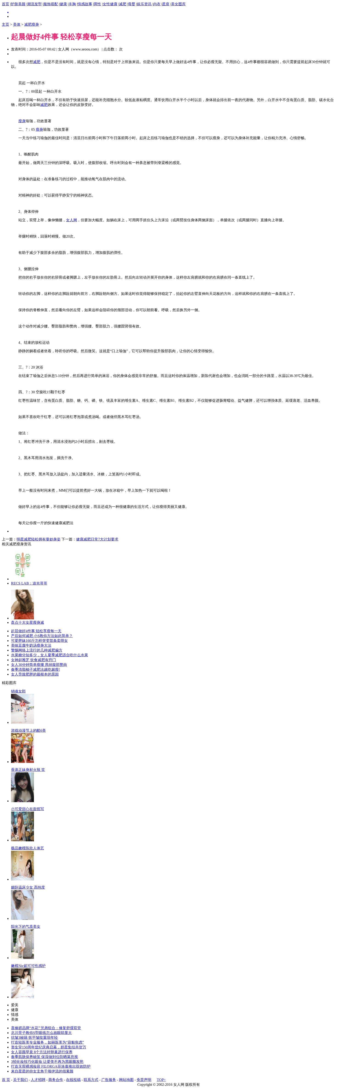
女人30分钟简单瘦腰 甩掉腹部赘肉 (39, 665)
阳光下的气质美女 (25, 926)
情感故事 (84, 4)
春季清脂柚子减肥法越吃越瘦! (35, 669)
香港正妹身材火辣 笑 (28, 770)
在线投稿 (73, 1080)
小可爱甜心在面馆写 (27, 809)
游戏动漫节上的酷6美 (28, 730)
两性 (97, 4)
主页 (5, 24)
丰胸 (72, 4)
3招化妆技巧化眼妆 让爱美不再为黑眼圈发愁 (47, 1062)
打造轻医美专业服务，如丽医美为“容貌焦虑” (47, 1042)
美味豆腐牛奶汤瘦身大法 (31, 645)
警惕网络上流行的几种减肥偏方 (36, 650)
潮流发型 (34, 4)
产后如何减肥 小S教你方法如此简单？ (42, 636)
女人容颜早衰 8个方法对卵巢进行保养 (41, 1052)
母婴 (131, 4)
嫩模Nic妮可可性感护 (28, 966)
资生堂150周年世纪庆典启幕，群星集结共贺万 (48, 1047)
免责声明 (144, 1080)
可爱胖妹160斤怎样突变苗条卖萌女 (39, 641)
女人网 (71, 220)
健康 (63, 4)
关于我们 (20, 1080)
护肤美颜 (18, 4)
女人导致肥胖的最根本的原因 (35, 674)
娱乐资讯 (144, 4)
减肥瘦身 (31, 24)
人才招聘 (38, 1080)
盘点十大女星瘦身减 (27, 622)
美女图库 (178, 4)
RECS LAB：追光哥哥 (29, 583)
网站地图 (126, 1080)
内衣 (156, 4)
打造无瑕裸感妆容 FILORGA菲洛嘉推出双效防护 (51, 1066)
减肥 (122, 4)
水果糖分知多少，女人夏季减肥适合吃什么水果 (49, 655)
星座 (165, 4)
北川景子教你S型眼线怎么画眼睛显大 (41, 1033)
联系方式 (91, 1080)
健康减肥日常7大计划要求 (97, 539)
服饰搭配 (50, 4)
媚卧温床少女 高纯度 (28, 887)
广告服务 (108, 1080)
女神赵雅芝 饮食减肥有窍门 (33, 660)
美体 (16, 24)
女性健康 (110, 4)
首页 (5, 4)
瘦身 (22, 121)
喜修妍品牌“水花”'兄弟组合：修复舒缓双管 (46, 1028)
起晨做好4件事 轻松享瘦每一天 (36, 631)
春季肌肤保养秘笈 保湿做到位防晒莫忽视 (44, 1057)
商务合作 (55, 1080)
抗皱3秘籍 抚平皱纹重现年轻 (34, 1037)
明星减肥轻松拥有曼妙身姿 (39, 539)
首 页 (6, 1080)
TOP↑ (161, 1080)
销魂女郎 (18, 691)
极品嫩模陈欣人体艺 (27, 848)
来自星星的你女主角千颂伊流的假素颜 (42, 1071)
